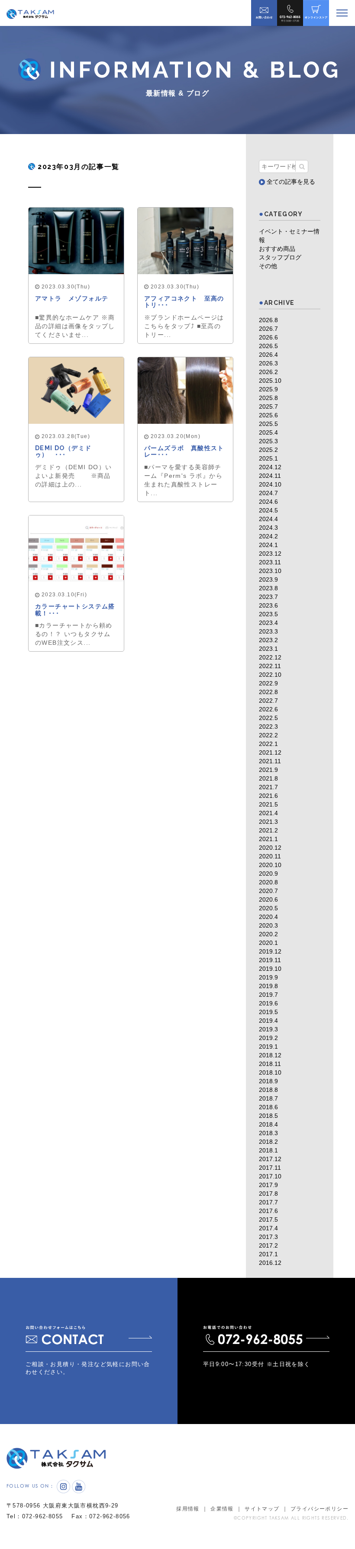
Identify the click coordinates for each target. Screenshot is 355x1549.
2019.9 (268, 977)
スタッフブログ (280, 257)
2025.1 (268, 458)
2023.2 (268, 640)
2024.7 (268, 493)
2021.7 (268, 787)
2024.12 (270, 467)
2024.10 (270, 484)
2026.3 (268, 363)
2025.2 (268, 449)
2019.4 (268, 1020)
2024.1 (268, 544)
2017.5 (268, 1219)
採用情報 (188, 1509)
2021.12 (270, 752)
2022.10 (270, 674)
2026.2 (268, 371)
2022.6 (268, 709)
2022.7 (268, 700)
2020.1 (268, 942)
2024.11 (270, 475)
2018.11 (270, 1063)
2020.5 (268, 908)
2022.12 (270, 657)
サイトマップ (262, 1509)
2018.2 (268, 1141)
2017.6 (268, 1210)
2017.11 (270, 1167)
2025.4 (268, 432)
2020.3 (268, 925)
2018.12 (270, 1055)
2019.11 (270, 960)
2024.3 (268, 527)
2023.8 (268, 588)
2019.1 (268, 1046)
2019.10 (270, 968)
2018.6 (268, 1107)
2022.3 (268, 726)
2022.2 (268, 735)
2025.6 (268, 415)
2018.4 (268, 1124)
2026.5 (268, 345)
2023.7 (268, 596)
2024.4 (268, 518)
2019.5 (268, 1011)
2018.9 (268, 1081)
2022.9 (268, 683)
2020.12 (270, 847)
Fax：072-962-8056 (100, 1516)
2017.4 (268, 1228)
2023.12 (270, 553)
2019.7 (268, 994)
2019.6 (268, 1003)
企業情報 (222, 1509)
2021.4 (268, 813)
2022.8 (268, 691)
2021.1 (268, 838)
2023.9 (268, 579)
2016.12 (270, 1262)
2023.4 (268, 622)
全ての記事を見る (290, 181)
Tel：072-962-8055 (34, 1516)
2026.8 (268, 320)
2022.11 (270, 665)
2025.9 (268, 389)
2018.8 (268, 1089)
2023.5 (268, 614)
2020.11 (270, 856)
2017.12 (270, 1158)
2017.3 (268, 1236)
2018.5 (268, 1115)
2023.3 (268, 631)
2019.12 (270, 951)
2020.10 (270, 864)
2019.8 (268, 986)
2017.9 (268, 1184)
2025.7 (268, 406)
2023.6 (268, 605)
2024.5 (268, 510)
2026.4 (268, 354)
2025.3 (268, 441)
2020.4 (268, 916)
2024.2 (268, 536)
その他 (268, 265)
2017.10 (270, 1176)
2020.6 (268, 899)
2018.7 (268, 1098)
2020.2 (268, 934)
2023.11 (270, 562)
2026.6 (268, 337)
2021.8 (268, 778)
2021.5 (268, 804)
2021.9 (268, 769)
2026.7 (268, 328)
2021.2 (268, 830)
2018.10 (270, 1072)
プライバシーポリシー (319, 1509)
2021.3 (268, 821)
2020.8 (268, 882)
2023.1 (268, 648)
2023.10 (270, 570)
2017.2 (268, 1245)
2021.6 (268, 795)
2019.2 (268, 1037)
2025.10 (270, 380)
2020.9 (268, 873)
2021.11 (270, 761)
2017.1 (268, 1254)
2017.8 (268, 1193)
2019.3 (268, 1029)
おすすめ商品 (277, 248)
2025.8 (268, 397)
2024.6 (268, 501)
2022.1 (268, 743)
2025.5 (268, 423)
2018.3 (268, 1133)
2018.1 (268, 1150)
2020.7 (268, 890)
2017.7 (268, 1202)
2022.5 (268, 717)
